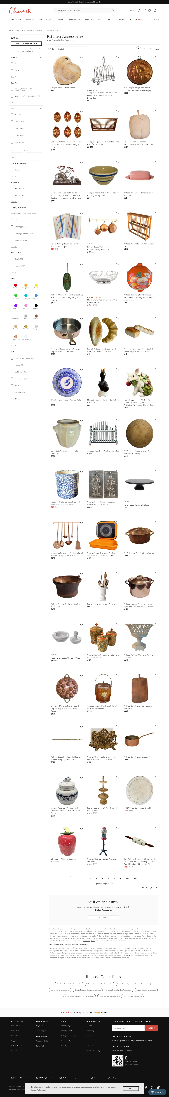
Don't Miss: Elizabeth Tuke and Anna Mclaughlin (84, 2)
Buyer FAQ (40, 1026)
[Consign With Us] (144, 10)
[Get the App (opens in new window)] (118, 1061)
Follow (104, 917)
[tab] (26, 63)
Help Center (15, 1026)
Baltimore (86, 941)
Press (88, 1041)
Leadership (90, 1031)
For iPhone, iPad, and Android (122, 1051)
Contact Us (15, 1031)
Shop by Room (66, 1046)
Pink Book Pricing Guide (19, 1046)
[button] (149, 10)
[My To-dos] (139, 10)
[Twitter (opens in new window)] (158, 1087)
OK (130, 1088)
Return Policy (16, 1036)
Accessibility (16, 1051)
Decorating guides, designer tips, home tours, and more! (132, 1041)
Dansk (128, 955)
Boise (93, 941)
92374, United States (29, 213)
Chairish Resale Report (94, 1051)
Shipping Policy (16, 1041)
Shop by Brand (66, 1031)
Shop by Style (66, 1026)
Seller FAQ (40, 1046)
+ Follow (26, 44)
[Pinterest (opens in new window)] (152, 1087)
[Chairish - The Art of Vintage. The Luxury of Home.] (20, 11)
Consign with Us (42, 1041)
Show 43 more (16, 399)
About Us (89, 1026)
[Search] (113, 10)
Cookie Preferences (38, 1090)
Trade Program (41, 1031)
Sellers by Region (67, 1041)
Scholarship (90, 1046)
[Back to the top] (163, 1083)
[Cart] (155, 10)
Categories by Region (69, 1036)
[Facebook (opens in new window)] (145, 1087)
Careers (89, 1036)
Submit (151, 1028)
